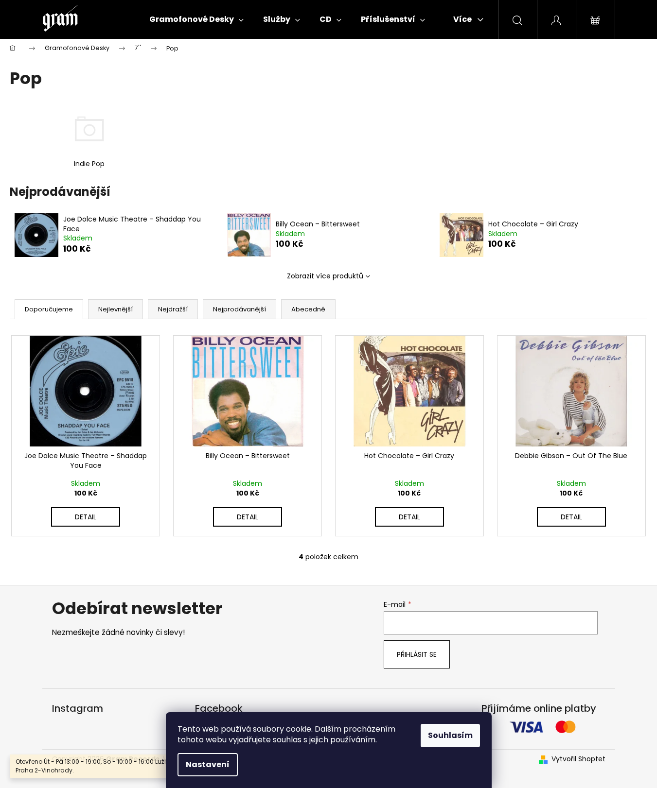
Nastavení (208, 764)
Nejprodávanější (239, 309)
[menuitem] (196, 19)
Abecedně (308, 309)
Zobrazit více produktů (325, 276)
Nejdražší (173, 309)
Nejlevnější (115, 309)
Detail (85, 517)
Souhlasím (450, 735)
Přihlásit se (417, 654)
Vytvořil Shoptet (578, 759)
